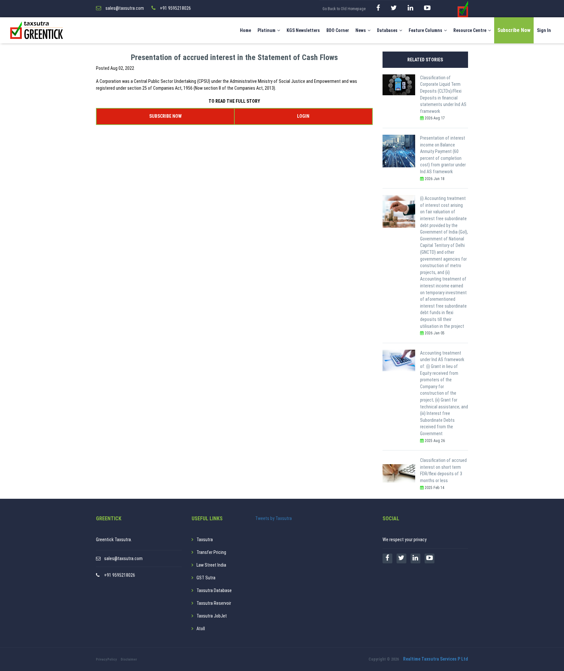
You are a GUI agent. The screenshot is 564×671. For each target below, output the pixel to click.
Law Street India (211, 565)
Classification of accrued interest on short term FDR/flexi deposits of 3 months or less (443, 470)
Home (245, 30)
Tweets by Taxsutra (273, 518)
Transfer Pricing (211, 552)
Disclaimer (129, 659)
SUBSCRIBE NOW (165, 116)
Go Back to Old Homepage (344, 9)
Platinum (266, 30)
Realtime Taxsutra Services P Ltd (435, 659)
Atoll (200, 628)
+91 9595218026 (119, 575)
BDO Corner (337, 30)
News (360, 30)
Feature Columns (425, 30)
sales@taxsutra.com (123, 558)
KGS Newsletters (303, 30)
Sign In (544, 30)
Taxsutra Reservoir (213, 603)
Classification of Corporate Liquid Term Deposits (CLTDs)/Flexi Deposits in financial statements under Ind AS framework (443, 94)
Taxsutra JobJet (211, 615)
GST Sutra (205, 577)
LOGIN (303, 116)
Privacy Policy (106, 659)
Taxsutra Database (214, 590)
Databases (387, 30)
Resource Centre (469, 30)
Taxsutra (204, 539)
